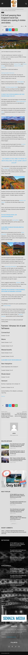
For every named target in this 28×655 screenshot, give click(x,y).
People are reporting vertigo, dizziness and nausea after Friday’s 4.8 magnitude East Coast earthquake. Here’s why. (13, 532)
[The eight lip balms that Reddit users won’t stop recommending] (5, 503)
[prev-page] (2, 465)
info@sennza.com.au (11, 637)
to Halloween (6, 168)
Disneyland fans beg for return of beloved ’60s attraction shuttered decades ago (17, 452)
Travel (6, 9)
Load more (13, 523)
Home (2, 9)
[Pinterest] (13, 29)
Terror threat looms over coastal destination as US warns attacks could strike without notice (17, 445)
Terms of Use (17, 64)
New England (20, 81)
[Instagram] (12, 646)
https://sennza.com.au (14, 435)
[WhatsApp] (16, 29)
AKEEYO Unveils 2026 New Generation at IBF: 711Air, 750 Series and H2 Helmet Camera (18, 518)
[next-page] (4, 465)
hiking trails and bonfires (11, 266)
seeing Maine (15, 220)
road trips (18, 282)
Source (3, 396)
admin (5, 26)
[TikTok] (15, 646)
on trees (23, 144)
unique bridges (7, 305)
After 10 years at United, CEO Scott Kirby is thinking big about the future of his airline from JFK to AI (18, 459)
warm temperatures (21, 101)
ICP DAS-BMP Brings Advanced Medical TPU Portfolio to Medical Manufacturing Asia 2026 (17, 496)
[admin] (2, 26)
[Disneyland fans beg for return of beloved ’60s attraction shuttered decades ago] (5, 453)
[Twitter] (10, 29)
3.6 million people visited (12, 87)
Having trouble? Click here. (7, 73)
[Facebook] (7, 29)
